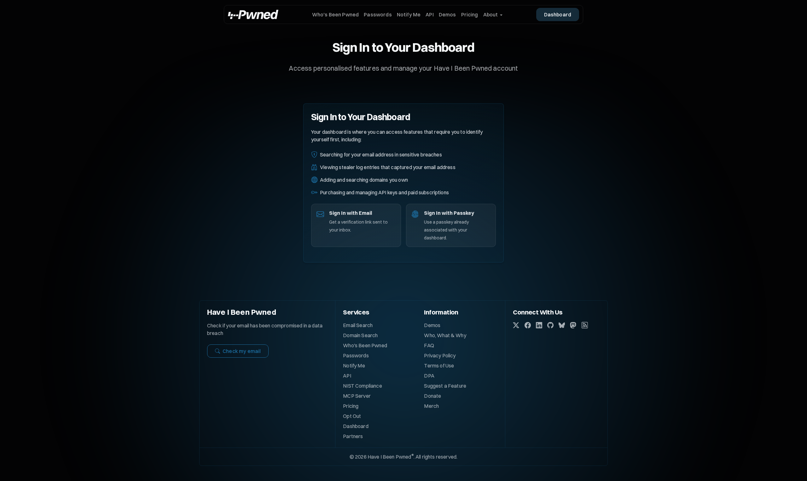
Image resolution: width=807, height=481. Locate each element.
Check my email (242, 351)
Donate (432, 396)
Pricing (469, 14)
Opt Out (352, 416)
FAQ (429, 345)
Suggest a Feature (445, 386)
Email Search (358, 325)
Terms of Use (439, 365)
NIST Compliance (362, 386)
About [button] (490, 14)
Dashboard (355, 426)
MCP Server (357, 396)
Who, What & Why (445, 335)
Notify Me (409, 14)
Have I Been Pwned (241, 312)
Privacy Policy (440, 355)
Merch (431, 406)
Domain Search (360, 335)
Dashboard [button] (557, 14)
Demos (447, 14)
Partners (353, 436)
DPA (429, 375)
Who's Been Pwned (335, 14)
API (429, 14)
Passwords (378, 14)
